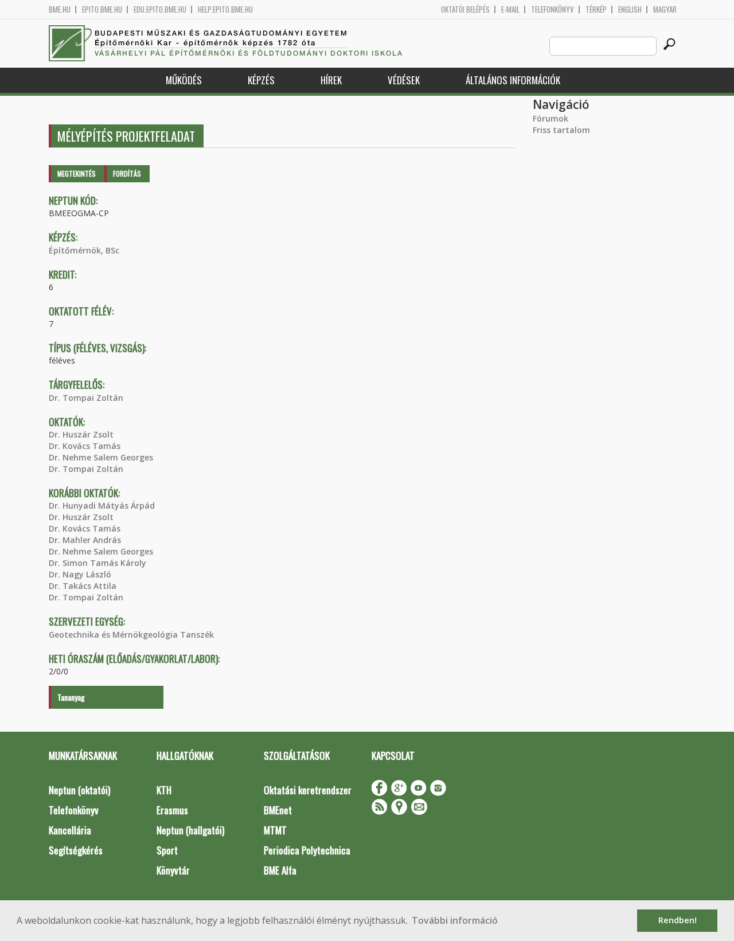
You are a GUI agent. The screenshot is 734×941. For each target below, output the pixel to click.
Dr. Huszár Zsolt (81, 434)
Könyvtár (173, 870)
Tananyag (71, 697)
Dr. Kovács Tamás (84, 445)
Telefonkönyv (552, 9)
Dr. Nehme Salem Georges (101, 457)
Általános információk (513, 80)
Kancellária (70, 830)
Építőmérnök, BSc (84, 250)
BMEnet (278, 810)
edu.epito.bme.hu (160, 9)
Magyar (665, 9)
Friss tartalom (561, 129)
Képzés (261, 80)
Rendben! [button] (677, 920)
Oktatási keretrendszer (308, 790)
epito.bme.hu (102, 9)
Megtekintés (76, 173)
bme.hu (60, 9)
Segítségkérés (76, 850)
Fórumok (550, 118)
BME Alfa (280, 870)
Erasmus (172, 810)
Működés (184, 80)
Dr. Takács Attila (82, 585)
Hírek (331, 80)
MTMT (275, 830)
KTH (164, 790)
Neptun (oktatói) (79, 790)
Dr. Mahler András (85, 539)
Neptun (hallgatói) (190, 830)
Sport (167, 850)
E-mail (510, 9)
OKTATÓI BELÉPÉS (465, 9)
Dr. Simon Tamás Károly (97, 562)
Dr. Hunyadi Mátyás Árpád (102, 505)
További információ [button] (455, 920)
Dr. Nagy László (80, 574)
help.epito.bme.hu (225, 9)
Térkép (596, 9)
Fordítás (127, 173)
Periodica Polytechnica (307, 850)
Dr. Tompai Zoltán (86, 397)
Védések (404, 80)
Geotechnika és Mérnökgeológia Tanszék (131, 634)
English (630, 9)
